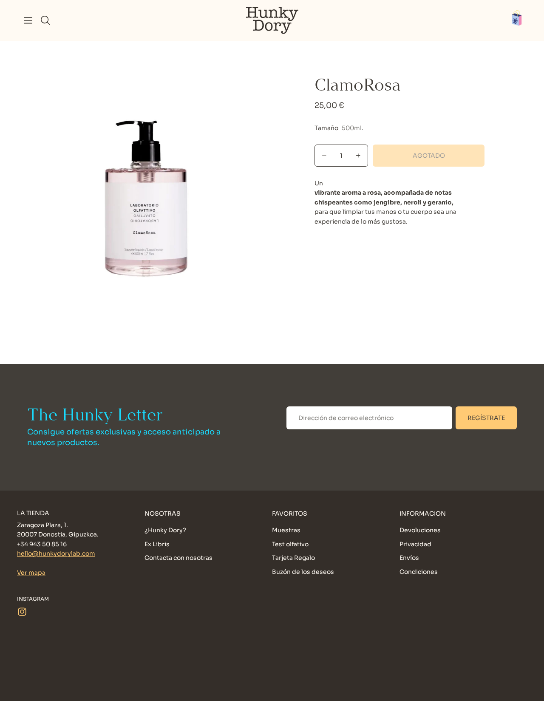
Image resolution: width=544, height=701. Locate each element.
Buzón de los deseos (303, 572)
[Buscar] (45, 20)
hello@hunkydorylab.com (56, 554)
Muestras (286, 530)
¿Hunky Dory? (165, 530)
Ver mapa (31, 572)
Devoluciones (420, 530)
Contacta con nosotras (178, 558)
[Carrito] (521, 20)
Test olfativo (290, 544)
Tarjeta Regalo (293, 558)
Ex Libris (157, 544)
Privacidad (415, 544)
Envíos (409, 558)
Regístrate (486, 418)
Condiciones (419, 572)
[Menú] (28, 20)
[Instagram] (22, 612)
